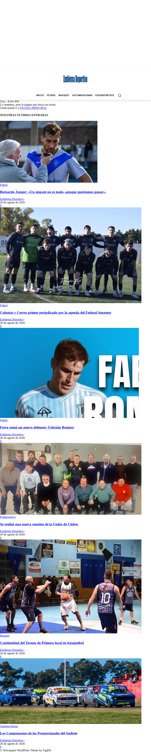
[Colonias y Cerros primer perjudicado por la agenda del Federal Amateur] (70, 302)
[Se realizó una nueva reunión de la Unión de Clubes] (70, 513)
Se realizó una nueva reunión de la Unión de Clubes (39, 524)
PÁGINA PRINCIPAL (33, 107)
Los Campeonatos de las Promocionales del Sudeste (38, 733)
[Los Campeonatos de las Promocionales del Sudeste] (70, 722)
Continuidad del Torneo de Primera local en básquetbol (42, 643)
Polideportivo (8, 517)
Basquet (4, 635)
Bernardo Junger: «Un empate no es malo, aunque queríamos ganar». (53, 192)
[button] (119, 95)
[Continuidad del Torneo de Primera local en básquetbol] (70, 632)
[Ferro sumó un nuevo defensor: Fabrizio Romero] (69, 416)
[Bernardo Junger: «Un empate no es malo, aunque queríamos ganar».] (48, 181)
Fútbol (4, 184)
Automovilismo (9, 726)
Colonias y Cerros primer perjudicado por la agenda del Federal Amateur (55, 312)
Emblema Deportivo (12, 199)
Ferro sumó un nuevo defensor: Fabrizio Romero (37, 427)
